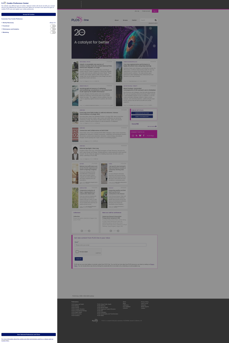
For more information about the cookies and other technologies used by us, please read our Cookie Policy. (27, 339)
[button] (7, 23)
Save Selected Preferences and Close (28, 334)
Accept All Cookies (28, 14)
